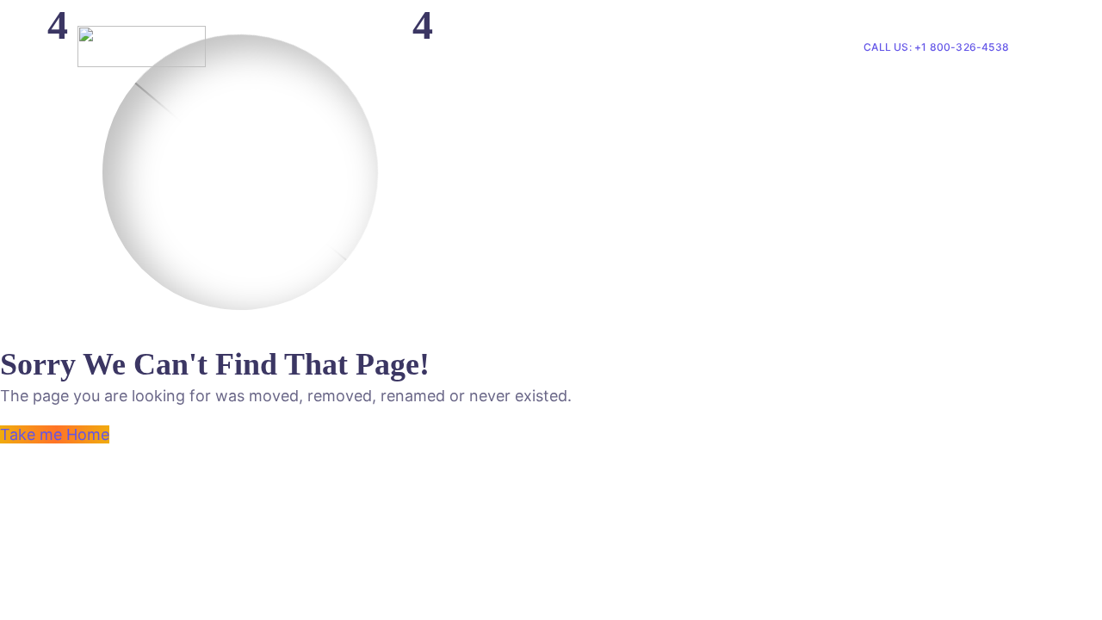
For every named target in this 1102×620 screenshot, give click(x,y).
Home (571, 46)
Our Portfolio (742, 46)
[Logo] (141, 46)
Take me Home (54, 434)
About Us (638, 46)
